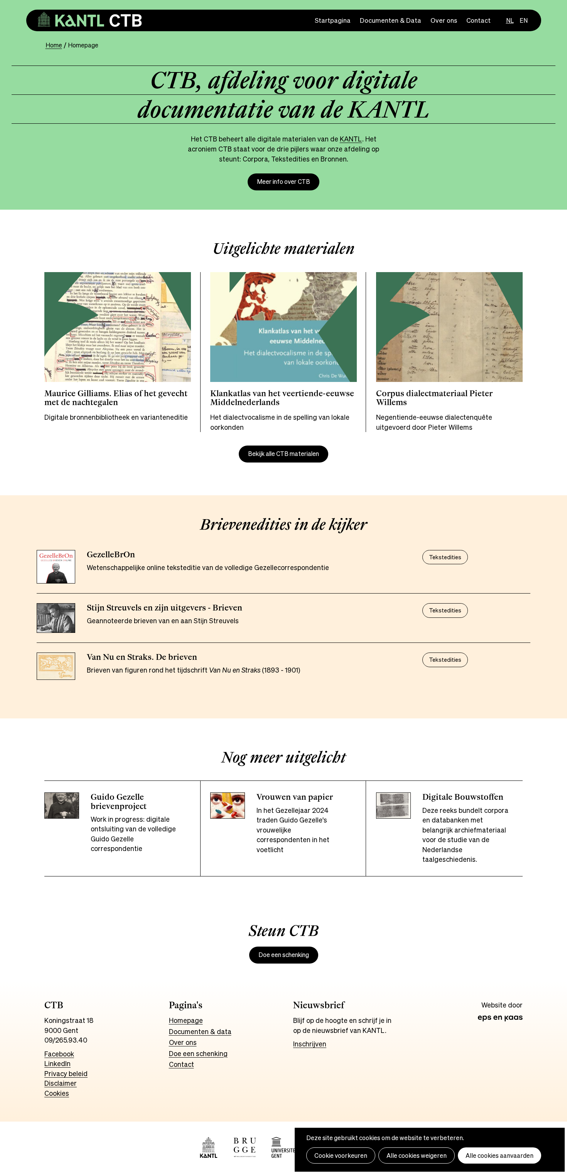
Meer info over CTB (283, 182)
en (524, 20)
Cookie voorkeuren (340, 1155)
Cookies (56, 1093)
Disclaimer (60, 1083)
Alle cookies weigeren (416, 1155)
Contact (478, 20)
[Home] (71, 20)
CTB (125, 20)
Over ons (443, 20)
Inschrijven (309, 1043)
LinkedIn (57, 1063)
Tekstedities (445, 557)
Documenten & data (200, 1031)
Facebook (59, 1053)
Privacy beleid (66, 1073)
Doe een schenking (283, 955)
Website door (502, 1005)
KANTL (351, 138)
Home (54, 45)
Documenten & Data (390, 20)
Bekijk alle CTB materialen (283, 454)
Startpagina (333, 20)
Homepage (186, 1020)
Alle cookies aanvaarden (499, 1155)
